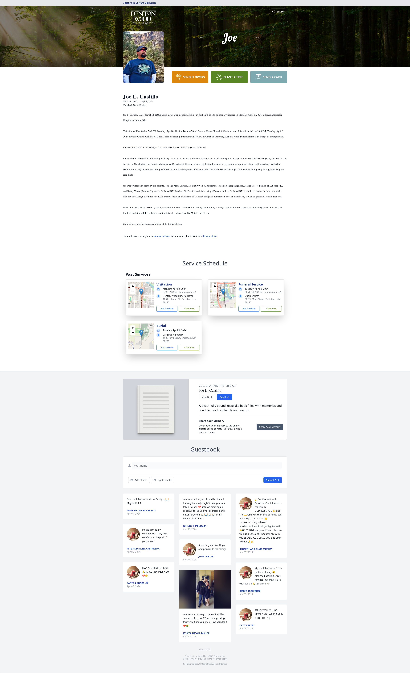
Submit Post (272, 479)
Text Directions (167, 308)
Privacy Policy (196, 658)
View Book (207, 397)
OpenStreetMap (208, 664)
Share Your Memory (269, 426)
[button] (141, 291)
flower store (210, 236)
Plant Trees (189, 308)
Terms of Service (213, 658)
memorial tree (162, 236)
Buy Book (225, 397)
